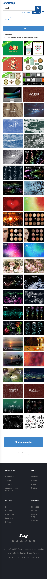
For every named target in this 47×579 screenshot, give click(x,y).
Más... (8, 522)
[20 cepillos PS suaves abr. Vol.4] (34, 359)
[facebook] (13, 541)
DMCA (34, 488)
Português (9, 514)
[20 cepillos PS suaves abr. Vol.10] (13, 219)
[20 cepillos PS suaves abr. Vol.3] (13, 359)
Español (8, 510)
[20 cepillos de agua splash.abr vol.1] (34, 281)
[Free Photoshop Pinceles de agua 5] (13, 157)
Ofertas (34, 477)
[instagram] (26, 541)
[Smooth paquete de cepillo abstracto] (12, 94)
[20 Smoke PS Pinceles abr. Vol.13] (34, 328)
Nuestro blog (34, 515)
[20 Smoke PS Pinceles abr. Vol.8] (13, 188)
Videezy (8, 484)
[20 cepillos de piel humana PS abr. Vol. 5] (13, 235)
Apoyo (34, 484)
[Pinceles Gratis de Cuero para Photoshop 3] (34, 391)
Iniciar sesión (26, 12)
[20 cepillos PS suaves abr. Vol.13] (34, 266)
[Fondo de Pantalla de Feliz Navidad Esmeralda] (13, 48)
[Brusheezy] (9, 3)
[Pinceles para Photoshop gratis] (13, 126)
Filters (23, 28)
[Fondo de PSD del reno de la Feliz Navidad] (13, 64)
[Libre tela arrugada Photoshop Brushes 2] (34, 110)
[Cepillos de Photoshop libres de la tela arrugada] (13, 110)
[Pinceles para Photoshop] (33, 94)
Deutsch (9, 518)
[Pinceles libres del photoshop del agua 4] (34, 141)
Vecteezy (9, 480)
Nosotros (35, 507)
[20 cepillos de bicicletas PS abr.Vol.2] (34, 422)
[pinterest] (21, 541)
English (8, 507)
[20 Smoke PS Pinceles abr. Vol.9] (13, 313)
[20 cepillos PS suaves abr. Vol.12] (13, 266)
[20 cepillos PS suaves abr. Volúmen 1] (13, 344)
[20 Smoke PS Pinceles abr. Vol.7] (34, 172)
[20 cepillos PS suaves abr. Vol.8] (13, 204)
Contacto (35, 520)
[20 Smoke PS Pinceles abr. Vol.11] (13, 297)
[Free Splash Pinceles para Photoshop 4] (13, 406)
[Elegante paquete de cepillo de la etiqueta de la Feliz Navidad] (34, 64)
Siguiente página (23, 442)
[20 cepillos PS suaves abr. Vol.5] (13, 375)
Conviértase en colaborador (11, 489)
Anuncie (34, 480)
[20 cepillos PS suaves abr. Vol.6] (34, 250)
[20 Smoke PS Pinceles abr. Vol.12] (13, 328)
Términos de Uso (13, 557)
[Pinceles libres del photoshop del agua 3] (13, 141)
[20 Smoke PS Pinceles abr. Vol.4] (13, 281)
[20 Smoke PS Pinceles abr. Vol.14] (34, 375)
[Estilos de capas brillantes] (33, 79)
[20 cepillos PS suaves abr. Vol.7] (34, 188)
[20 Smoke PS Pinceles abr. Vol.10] (34, 297)
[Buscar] (38, 8)
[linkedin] (34, 541)
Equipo (34, 510)
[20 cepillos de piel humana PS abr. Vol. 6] (34, 235)
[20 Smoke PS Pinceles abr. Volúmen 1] (13, 422)
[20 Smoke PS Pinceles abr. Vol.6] (13, 172)
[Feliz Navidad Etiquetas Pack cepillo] (34, 48)
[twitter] (17, 541)
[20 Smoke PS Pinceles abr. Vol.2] (34, 406)
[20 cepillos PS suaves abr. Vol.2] (34, 344)
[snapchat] (30, 541)
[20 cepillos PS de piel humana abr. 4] (34, 219)
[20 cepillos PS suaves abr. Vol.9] (34, 204)
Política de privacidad (30, 557)
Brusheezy (9, 477)
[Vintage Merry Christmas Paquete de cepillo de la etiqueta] (12, 79)
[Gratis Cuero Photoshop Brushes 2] (13, 391)
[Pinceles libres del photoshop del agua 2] (34, 126)
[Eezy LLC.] (23, 536)
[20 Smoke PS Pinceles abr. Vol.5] (34, 157)
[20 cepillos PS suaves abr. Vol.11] (13, 250)
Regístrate (36, 12)
